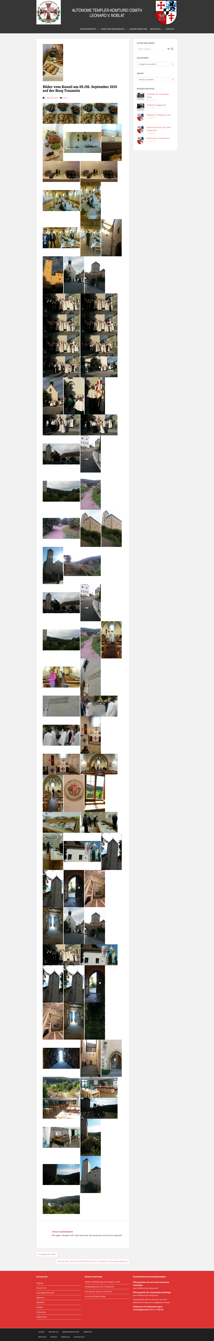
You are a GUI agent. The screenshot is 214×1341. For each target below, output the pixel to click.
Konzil (65, 98)
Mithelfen (155, 29)
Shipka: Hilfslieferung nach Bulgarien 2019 (102, 1282)
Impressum (41, 1312)
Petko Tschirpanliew (62, 1232)
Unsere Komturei (138, 29)
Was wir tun (41, 1288)
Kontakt (169, 29)
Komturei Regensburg (112, 29)
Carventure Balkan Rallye (95, 1296)
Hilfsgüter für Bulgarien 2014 (159, 115)
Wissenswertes (88, 29)
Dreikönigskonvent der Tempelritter (99, 1286)
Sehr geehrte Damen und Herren (98, 1291)
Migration (40, 1297)
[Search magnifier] (172, 49)
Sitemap (39, 1283)
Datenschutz (41, 1317)
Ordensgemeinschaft (45, 1293)
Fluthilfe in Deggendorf (156, 105)
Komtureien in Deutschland (158, 138)
